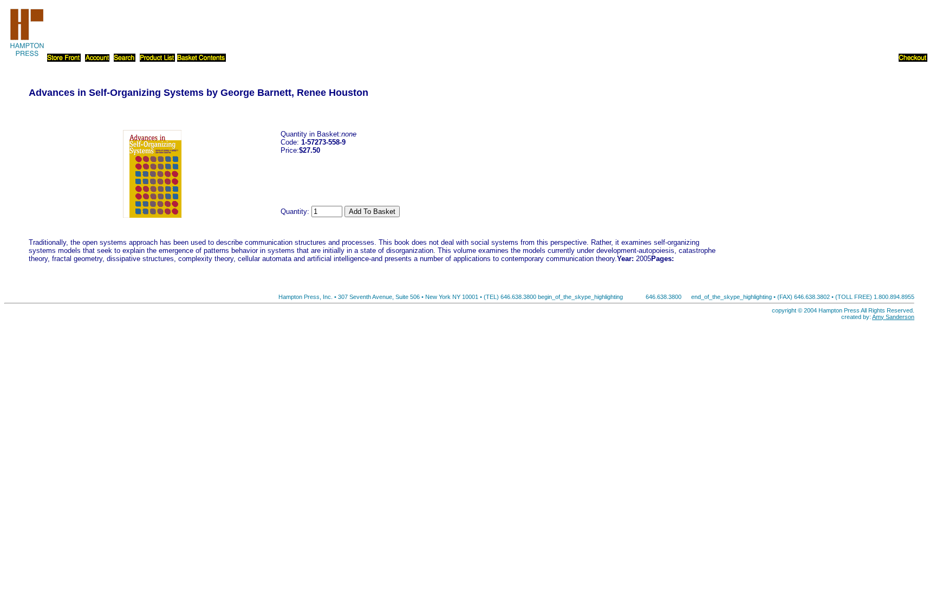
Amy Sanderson (893, 317)
